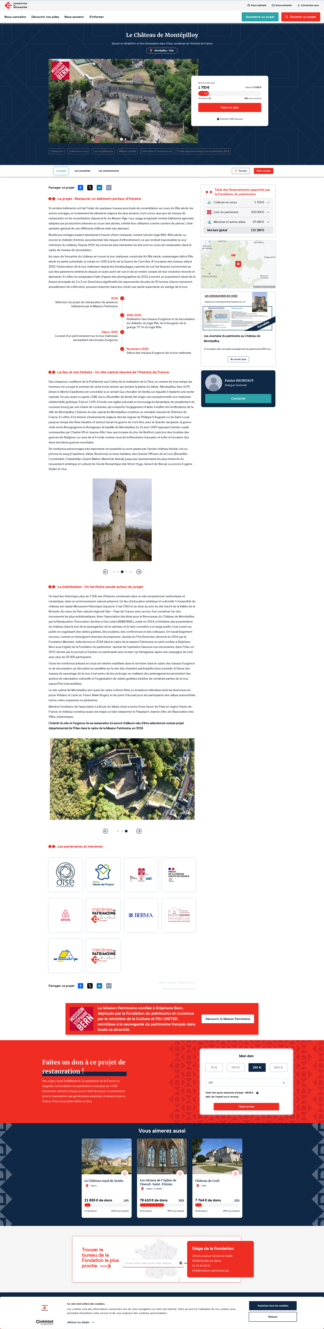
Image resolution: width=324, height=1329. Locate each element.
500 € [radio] (278, 1067)
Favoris (243, 170)
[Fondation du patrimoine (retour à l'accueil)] (16, 5)
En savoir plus (238, 359)
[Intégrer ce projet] (108, 187)
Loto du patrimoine (103, 151)
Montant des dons (206, 83)
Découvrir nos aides (45, 17)
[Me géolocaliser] (180, 1263)
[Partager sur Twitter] (90, 187)
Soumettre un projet (260, 17)
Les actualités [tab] (82, 170)
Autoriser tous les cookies (273, 1305)
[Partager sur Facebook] (80, 187)
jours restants (253, 98)
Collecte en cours (78, 151)
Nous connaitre (15, 17)
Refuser (273, 1316)
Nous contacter (284, 5)
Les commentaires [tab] (109, 170)
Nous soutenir (74, 17)
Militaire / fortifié (127, 151)
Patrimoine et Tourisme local (156, 151)
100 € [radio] (235, 1067)
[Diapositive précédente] (106, 139)
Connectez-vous (310, 5)
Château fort (56, 151)
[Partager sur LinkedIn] (99, 187)
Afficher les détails (78, 1322)
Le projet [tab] (61, 170)
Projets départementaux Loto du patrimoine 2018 (203, 151)
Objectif (253, 87)
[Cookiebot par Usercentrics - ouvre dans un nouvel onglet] (45, 1322)
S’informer (96, 17)
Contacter (238, 398)
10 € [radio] (214, 1067)
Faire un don (230, 107)
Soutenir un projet (303, 17)
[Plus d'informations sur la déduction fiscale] (257, 1093)
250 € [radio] (257, 1067)
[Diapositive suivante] (140, 139)
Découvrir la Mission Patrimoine (228, 1019)
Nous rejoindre (258, 5)
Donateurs (204, 98)
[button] (121, 139)
